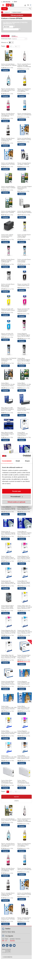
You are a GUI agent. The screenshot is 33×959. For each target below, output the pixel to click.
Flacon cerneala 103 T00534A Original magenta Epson (23, 310)
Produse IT (7, 12)
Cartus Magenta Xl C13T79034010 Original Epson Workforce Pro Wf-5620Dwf (24, 508)
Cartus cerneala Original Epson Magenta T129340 (24, 188)
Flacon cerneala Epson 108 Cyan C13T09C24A (24, 114)
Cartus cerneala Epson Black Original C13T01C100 (7, 285)
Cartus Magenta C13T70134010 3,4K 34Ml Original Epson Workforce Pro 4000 (23, 732)
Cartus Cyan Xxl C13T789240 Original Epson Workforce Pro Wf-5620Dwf (8, 582)
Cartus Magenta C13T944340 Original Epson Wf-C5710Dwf (23, 335)
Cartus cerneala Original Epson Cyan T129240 (8, 212)
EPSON (13, 36)
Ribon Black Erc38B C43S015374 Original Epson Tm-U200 (7, 409)
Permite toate (16, 491)
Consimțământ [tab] (7, 461)
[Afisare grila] (10, 43)
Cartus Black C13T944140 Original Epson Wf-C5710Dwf (23, 360)
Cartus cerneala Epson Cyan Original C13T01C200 (24, 261)
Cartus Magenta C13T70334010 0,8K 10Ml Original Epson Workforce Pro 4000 (23, 683)
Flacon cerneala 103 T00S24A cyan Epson (7, 334)
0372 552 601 (6, 1)
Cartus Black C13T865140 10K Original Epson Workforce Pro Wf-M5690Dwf (22, 434)
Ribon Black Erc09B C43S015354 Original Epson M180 (7, 434)
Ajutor (15, 1)
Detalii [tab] (18, 461)
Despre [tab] (27, 461)
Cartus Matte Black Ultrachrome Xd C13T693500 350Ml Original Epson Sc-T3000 (8, 782)
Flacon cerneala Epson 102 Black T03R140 (24, 163)
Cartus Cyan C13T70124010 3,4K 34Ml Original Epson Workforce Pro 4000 (8, 757)
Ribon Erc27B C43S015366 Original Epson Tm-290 (23, 409)
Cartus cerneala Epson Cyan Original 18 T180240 (8, 64)
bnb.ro (9, 957)
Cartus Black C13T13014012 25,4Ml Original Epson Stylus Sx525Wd (8, 384)
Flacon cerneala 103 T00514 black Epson (23, 284)
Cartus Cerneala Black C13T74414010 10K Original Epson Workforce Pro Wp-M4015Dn (23, 656)
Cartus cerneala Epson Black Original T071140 (24, 139)
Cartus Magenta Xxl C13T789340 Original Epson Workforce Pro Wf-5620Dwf (23, 557)
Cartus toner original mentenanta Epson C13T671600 (7, 236)
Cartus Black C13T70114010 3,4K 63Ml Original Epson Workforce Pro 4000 (23, 757)
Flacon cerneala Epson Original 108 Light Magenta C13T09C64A (24, 65)
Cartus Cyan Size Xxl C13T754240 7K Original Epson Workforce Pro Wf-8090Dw (24, 632)
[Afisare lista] (12, 43)
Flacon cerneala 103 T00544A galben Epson (8, 309)
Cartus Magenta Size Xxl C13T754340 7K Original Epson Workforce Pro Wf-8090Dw (8, 632)
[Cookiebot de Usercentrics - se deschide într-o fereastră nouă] (23, 456)
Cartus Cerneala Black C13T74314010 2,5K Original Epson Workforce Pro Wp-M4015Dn (8, 683)
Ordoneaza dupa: (6, 38)
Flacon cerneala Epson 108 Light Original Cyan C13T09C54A (8, 90)
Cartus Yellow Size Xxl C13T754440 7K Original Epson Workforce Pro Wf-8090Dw (24, 607)
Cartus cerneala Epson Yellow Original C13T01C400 (24, 236)
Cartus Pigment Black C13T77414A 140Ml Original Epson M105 (7, 607)
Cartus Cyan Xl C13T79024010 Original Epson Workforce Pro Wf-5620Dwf (8, 533)
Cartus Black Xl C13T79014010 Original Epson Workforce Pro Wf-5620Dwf (24, 533)
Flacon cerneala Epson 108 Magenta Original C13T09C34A (8, 115)
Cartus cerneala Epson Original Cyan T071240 (8, 163)
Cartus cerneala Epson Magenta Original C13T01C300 (7, 261)
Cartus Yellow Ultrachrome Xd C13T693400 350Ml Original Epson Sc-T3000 (23, 782)
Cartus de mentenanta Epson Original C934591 (24, 212)
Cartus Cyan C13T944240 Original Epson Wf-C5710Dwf (8, 360)
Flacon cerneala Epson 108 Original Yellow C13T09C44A (24, 90)
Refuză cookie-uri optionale (16, 502)
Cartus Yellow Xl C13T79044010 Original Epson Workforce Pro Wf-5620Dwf (8, 508)
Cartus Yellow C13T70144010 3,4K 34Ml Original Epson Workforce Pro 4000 (8, 732)
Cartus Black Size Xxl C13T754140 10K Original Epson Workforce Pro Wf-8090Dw (8, 656)
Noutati (16, 797)
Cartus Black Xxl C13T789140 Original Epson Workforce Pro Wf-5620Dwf (23, 582)
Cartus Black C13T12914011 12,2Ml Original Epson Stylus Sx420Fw (24, 384)
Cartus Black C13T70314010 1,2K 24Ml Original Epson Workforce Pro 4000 (23, 707)
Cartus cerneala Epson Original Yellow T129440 (8, 187)
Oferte (16, 801)
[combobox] (9, 26)
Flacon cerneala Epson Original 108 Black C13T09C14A (8, 139)
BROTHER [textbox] (6, 26)
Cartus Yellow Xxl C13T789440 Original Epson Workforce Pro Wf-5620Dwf (8, 557)
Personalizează (15, 496)
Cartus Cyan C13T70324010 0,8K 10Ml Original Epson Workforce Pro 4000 (8, 707)
